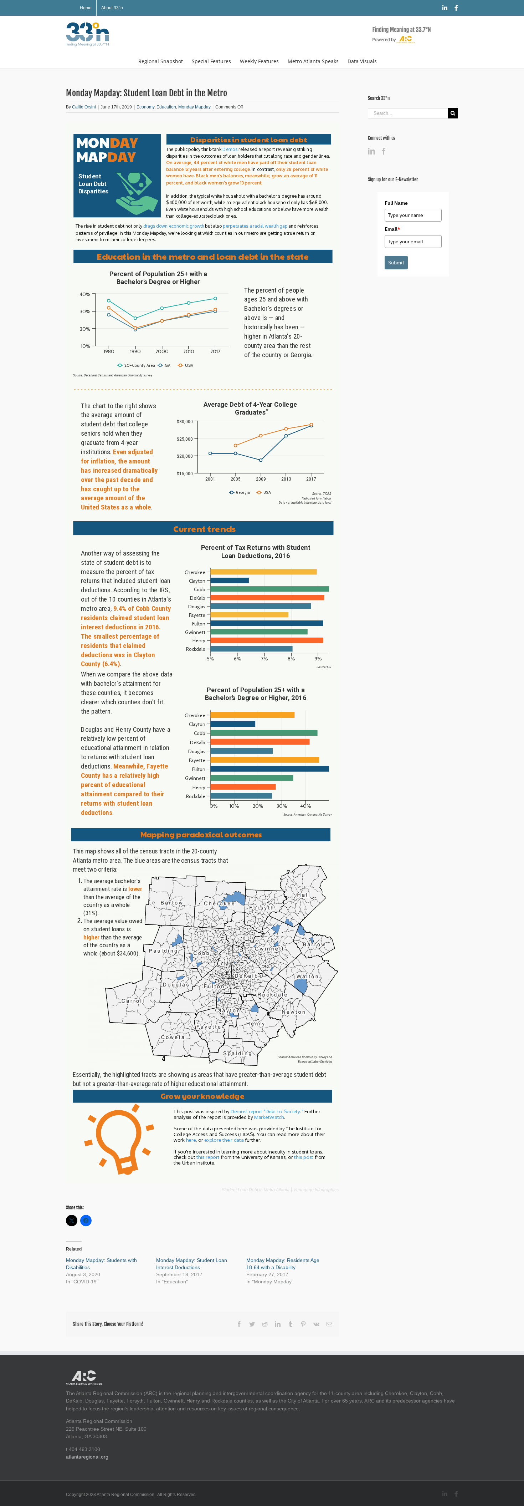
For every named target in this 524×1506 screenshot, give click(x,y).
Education (166, 107)
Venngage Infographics (316, 1189)
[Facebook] (383, 151)
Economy (145, 107)
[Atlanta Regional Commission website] (84, 1374)
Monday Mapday (194, 107)
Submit (396, 262)
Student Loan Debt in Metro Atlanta (255, 1189)
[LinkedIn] (371, 151)
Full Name (396, 203)
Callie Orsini (84, 107)
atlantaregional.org (87, 1457)
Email (392, 229)
